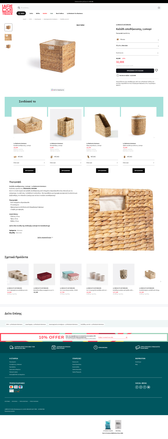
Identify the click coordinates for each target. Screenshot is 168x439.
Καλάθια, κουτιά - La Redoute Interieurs (92, 324)
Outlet (45, 13)
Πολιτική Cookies (13, 372)
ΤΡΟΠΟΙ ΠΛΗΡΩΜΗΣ (34, 401)
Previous (15, 138)
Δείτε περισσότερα (44, 237)
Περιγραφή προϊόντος (123, 33)
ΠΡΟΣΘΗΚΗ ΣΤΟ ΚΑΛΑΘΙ (135, 70)
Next (154, 137)
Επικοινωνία (75, 362)
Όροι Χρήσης (12, 367)
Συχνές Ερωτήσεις (76, 364)
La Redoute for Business (75, 13)
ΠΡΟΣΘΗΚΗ (29, 170)
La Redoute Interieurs (123, 24)
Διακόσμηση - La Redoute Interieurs (35, 324)
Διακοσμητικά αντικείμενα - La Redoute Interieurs (63, 324)
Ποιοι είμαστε (12, 362)
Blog (136, 364)
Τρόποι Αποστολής (76, 369)
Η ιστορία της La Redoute (15, 364)
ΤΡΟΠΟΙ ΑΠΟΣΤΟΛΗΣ (24, 401)
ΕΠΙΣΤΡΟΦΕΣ (7, 401)
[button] (19, 8)
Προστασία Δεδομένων (15, 369)
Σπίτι (31, 13)
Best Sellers (60, 13)
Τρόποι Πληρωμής (76, 372)
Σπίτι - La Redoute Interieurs (14, 324)
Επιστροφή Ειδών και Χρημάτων (17, 374)
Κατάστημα (138, 362)
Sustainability (75, 367)
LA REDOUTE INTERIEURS (14, 288)
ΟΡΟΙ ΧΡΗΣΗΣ (14, 401)
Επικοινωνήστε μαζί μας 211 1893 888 (84, 1)
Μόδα (38, 13)
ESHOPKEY (12, 411)
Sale (51, 13)
